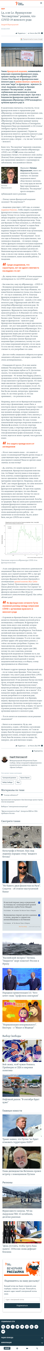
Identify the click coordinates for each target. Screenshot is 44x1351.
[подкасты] (17, 1348)
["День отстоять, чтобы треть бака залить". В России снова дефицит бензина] (22, 1232)
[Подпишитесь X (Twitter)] (13, 1327)
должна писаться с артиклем (28, 82)
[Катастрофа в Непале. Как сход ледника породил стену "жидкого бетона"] (22, 837)
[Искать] (37, 1348)
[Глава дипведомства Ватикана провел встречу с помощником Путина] (22, 1157)
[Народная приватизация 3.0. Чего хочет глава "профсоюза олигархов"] (22, 979)
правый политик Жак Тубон (25, 582)
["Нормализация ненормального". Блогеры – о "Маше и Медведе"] (22, 1011)
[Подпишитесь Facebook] (8, 1327)
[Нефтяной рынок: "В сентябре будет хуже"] (22, 1086)
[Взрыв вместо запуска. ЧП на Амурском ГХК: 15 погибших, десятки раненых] (22, 1197)
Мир (3, 9)
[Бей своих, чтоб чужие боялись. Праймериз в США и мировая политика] (22, 1051)
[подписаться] (3, 1332)
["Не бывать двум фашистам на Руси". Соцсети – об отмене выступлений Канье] (22, 872)
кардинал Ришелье (9, 210)
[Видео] (27, 1348)
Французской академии (17, 71)
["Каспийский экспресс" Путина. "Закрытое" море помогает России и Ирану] (22, 944)
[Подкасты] (36, 1327)
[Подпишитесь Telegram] (22, 1327)
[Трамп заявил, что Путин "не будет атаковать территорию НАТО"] (22, 1125)
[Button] (20, 33)
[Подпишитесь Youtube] (17, 1327)
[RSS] (32, 1327)
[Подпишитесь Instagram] (27, 1327)
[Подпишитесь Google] (3, 1327)
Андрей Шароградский (9, 25)
